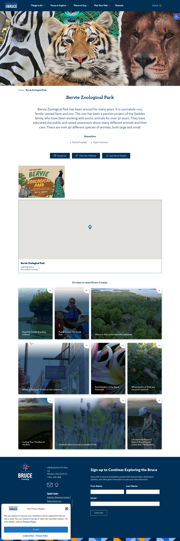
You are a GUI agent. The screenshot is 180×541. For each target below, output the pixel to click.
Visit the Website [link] (87, 156)
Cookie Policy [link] (28, 536)
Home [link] (21, 90)
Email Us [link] (61, 156)
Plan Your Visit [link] (101, 5)
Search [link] (155, 5)
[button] (66, 508)
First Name (96, 486)
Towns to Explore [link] (58, 5)
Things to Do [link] (37, 5)
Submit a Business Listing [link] (58, 497)
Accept (36, 529)
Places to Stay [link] (80, 5)
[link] (176, 16)
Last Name (131, 486)
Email (93, 498)
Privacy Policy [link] (29, 522)
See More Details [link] (118, 156)
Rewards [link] (119, 5)
